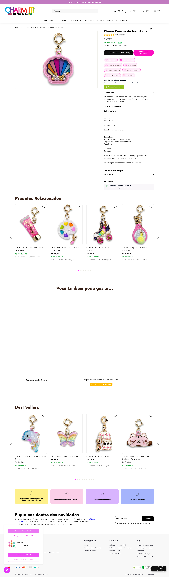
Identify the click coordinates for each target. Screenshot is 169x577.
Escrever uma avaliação (101, 384)
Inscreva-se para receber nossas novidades (134, 523)
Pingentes (25, 28)
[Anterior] (11, 237)
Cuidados (140, 551)
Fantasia (34, 28)
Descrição (109, 92)
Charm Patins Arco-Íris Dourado (97, 249)
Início (17, 28)
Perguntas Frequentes (145, 545)
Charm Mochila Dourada (98, 456)
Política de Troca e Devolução (120, 548)
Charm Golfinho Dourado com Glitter (30, 457)
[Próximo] (158, 237)
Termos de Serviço (130, 574)
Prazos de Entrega (143, 554)
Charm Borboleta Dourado (64, 456)
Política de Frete (115, 551)
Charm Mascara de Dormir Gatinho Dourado (135, 457)
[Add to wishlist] (151, 29)
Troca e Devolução (114, 170)
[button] (109, 35)
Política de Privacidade (118, 545)
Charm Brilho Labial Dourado (29, 247)
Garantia (109, 174)
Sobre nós (87, 545)
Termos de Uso (115, 554)
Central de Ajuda (90, 551)
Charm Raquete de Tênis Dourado (134, 249)
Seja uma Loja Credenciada (94, 548)
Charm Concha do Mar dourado (30, 337)
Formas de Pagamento (145, 556)
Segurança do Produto (145, 548)
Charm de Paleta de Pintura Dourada (65, 249)
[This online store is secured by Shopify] (137, 567)
